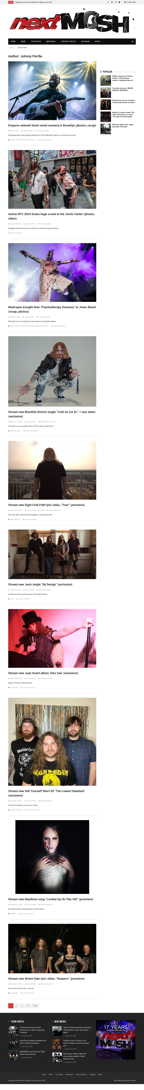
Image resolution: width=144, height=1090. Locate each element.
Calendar (85, 41)
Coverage (40, 131)
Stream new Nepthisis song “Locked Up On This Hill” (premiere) (50, 899)
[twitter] (112, 2)
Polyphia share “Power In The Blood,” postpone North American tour (76, 1043)
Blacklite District (15, 431)
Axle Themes (131, 1080)
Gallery (46, 131)
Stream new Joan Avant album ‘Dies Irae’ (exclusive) (43, 673)
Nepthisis (13, 913)
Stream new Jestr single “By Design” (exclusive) (40, 584)
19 (28, 1006)
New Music (51, 41)
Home (13, 41)
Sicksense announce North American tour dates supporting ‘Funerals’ (32, 1029)
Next (35, 1006)
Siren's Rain (14, 993)
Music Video (44, 510)
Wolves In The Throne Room (26, 140)
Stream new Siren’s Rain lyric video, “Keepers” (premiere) (46, 978)
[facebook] (108, 2)
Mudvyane (38, 326)
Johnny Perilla (28, 131)
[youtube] (119, 2)
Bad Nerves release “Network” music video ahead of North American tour (75, 1056)
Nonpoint (46, 326)
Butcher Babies (15, 326)
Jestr (12, 599)
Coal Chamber (25, 326)
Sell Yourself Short (16, 810)
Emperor (13, 140)
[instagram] (115, 2)
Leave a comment (46, 140)
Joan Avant (14, 687)
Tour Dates (36, 41)
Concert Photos (68, 41)
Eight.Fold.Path (15, 519)
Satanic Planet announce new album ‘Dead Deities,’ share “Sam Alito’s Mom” (77, 1029)
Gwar (32, 326)
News (23, 41)
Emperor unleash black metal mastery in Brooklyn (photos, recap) (52, 125)
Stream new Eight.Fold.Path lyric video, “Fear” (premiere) (46, 505)
